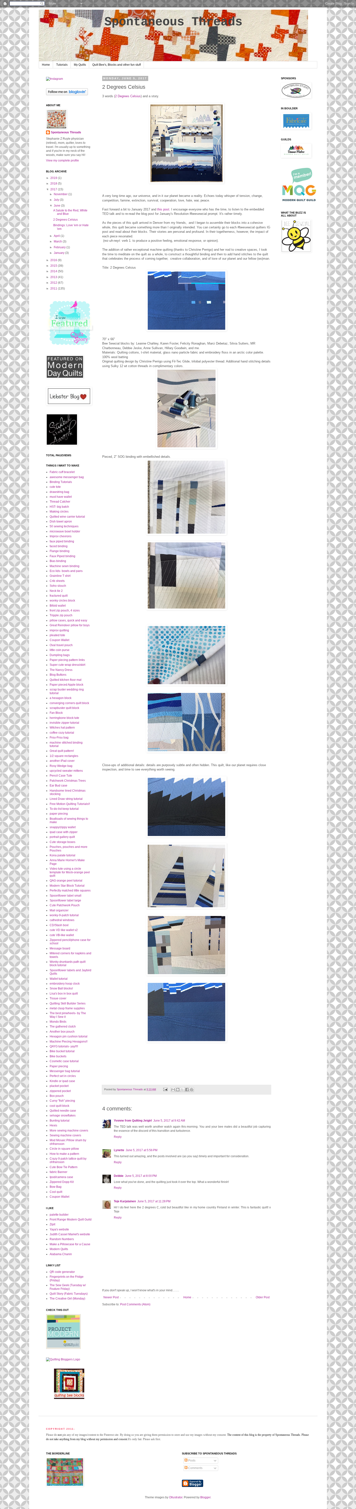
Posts (191, 1460)
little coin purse (60, 650)
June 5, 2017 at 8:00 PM (141, 1176)
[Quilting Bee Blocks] (69, 1398)
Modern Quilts (59, 1249)
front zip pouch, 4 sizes (65, 610)
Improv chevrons (60, 536)
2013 (54, 277)
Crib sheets (57, 581)
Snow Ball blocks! (61, 988)
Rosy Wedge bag (61, 766)
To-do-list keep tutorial (64, 809)
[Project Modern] (63, 1348)
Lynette (119, 1150)
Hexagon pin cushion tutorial (68, 1036)
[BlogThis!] (177, 1089)
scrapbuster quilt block (64, 708)
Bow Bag (56, 1186)
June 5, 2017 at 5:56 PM (141, 1150)
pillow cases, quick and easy (68, 620)
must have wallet (61, 496)
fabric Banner (58, 1172)
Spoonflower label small (65, 895)
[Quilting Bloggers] (63, 1359)
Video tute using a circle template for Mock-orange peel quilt (70, 872)
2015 (54, 265)
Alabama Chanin (61, 1254)
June (57, 205)
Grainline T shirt (60, 576)
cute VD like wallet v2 (64, 930)
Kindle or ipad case (62, 1081)
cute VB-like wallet (62, 935)
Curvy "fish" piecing (62, 1100)
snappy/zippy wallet (63, 827)
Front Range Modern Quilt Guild (71, 1219)
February (60, 247)
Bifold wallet (58, 605)
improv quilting (59, 630)
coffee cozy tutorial (62, 732)
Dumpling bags (60, 655)
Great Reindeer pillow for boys (70, 625)
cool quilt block (59, 1106)
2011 (54, 288)
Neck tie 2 (56, 591)
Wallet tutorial (59, 978)
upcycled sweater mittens (66, 770)
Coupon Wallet (59, 640)
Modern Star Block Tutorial (67, 885)
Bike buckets (58, 1056)
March (58, 241)
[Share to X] (182, 1089)
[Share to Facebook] (187, 1089)
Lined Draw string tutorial (66, 799)
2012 (54, 282)
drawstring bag (59, 492)
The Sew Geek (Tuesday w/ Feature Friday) (68, 1287)
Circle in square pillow (64, 1148)
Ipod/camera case (61, 1177)
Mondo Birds (58, 1021)
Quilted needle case (63, 1110)
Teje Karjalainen (125, 1201)
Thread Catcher (60, 501)
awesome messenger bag (67, 477)
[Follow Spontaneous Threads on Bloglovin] (67, 94)
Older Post (263, 1297)
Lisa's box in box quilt (64, 993)
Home (46, 64)
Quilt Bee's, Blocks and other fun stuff (116, 64)
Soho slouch (58, 585)
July (57, 199)
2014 (54, 271)
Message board (60, 948)
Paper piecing (59, 1066)
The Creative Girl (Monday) (67, 1298)
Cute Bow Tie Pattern (63, 1167)
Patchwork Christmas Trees (68, 780)
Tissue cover (58, 998)
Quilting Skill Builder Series (67, 1003)
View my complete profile (62, 160)
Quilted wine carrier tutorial (67, 516)
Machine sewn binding (64, 566)
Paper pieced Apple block (66, 684)
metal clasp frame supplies (67, 1008)
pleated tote (57, 635)
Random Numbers (62, 1239)
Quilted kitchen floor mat (65, 680)
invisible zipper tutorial (64, 722)
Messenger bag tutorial (65, 1071)
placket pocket (59, 1086)
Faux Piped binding (62, 556)
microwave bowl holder (65, 531)
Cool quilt (56, 1192)
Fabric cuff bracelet (62, 472)
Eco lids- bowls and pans (66, 571)
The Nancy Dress (61, 670)
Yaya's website (59, 1229)
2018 (54, 183)
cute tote (55, 487)
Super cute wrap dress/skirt (67, 664)
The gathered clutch (63, 1026)
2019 (54, 178)
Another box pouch (62, 1031)
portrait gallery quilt (62, 837)
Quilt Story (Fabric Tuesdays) (69, 1293)
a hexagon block (60, 698)
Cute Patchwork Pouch (65, 905)
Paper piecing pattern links (67, 660)
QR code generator (62, 1272)
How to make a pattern (64, 1154)
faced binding (59, 546)
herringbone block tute (64, 718)
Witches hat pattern (62, 727)
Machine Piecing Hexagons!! (68, 1041)
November (61, 194)
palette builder (59, 1214)
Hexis (53, 1125)
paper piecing (59, 813)
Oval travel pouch (61, 645)
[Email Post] (165, 1089)
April (57, 236)
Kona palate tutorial (62, 855)
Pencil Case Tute (61, 775)
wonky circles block (62, 600)
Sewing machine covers (65, 1135)
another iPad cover (62, 761)
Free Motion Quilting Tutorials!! (70, 804)
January (59, 253)
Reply (118, 1137)
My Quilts (80, 64)
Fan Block (56, 712)
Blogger (205, 1497)
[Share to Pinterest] (191, 1089)
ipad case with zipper (63, 832)
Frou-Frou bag (59, 737)
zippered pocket (60, 1091)
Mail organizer (59, 910)
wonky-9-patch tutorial (64, 915)
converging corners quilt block (69, 703)
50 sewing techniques (64, 526)
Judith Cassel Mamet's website (70, 1234)
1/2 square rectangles (64, 756)
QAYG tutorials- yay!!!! (64, 1046)
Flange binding (60, 551)
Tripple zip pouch (61, 615)
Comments (194, 1468)
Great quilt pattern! (62, 751)
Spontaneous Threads (173, 22)
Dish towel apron (61, 521)
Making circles (59, 511)
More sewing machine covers (69, 1130)
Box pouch (57, 1096)
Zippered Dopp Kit (62, 1182)
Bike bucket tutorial (62, 1051)
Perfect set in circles (63, 1076)
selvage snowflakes (63, 1115)
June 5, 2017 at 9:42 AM (169, 1120)
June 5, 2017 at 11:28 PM (153, 1201)
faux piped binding (62, 541)
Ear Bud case (58, 785)
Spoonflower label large (65, 900)
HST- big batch (59, 506)
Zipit (52, 1224)
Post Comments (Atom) (135, 1304)
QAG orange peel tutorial (66, 880)
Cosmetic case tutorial (64, 1061)
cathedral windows (62, 920)
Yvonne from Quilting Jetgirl (133, 1120)
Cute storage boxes (62, 842)
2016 (54, 260)
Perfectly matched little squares (70, 890)
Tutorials (62, 64)
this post (163, 209)
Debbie (119, 1176)
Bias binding (58, 561)
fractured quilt (59, 595)
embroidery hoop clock (65, 983)
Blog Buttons (58, 674)
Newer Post (111, 1297)
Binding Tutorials (61, 482)
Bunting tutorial (60, 1120)
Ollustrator (175, 1497)
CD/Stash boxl (59, 925)
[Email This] (173, 1089)
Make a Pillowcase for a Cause (70, 1244)
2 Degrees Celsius (128, 96)
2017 (54, 189)
